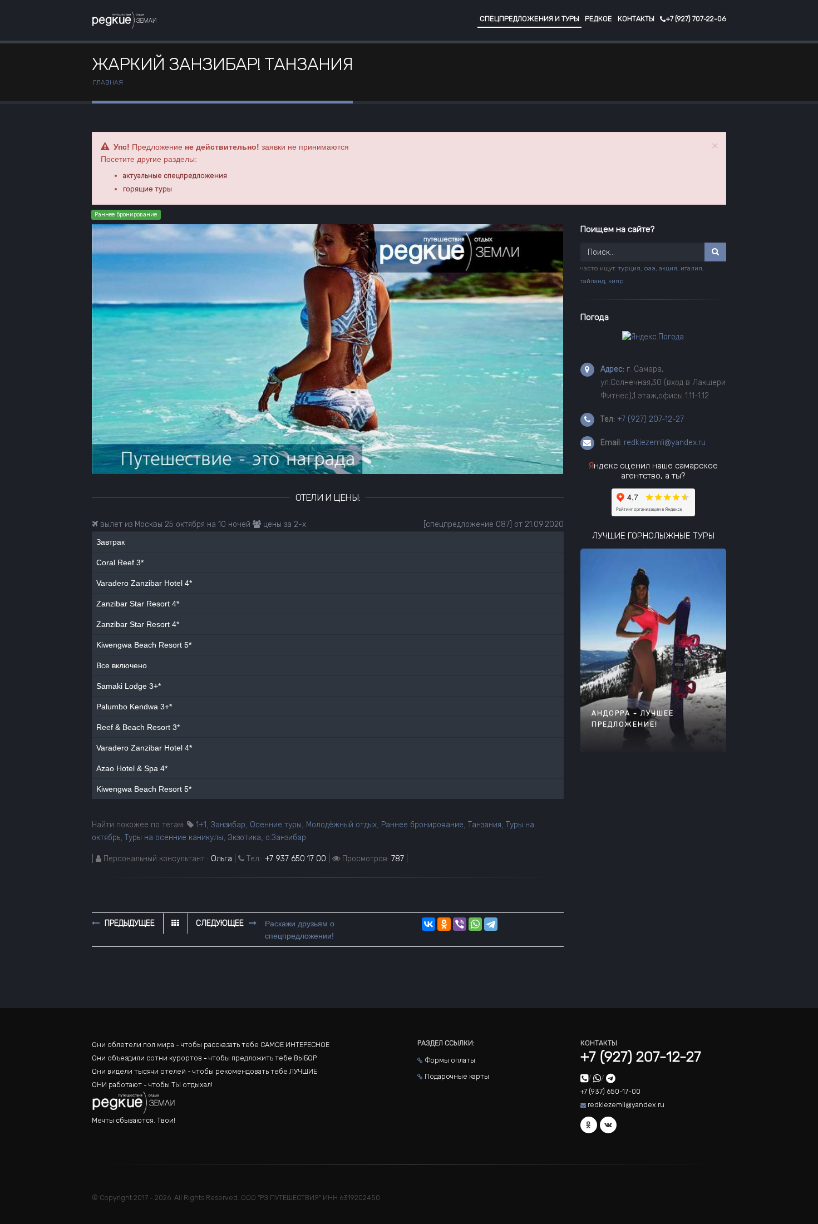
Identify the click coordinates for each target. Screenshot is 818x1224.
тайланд (592, 281)
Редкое (598, 18)
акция (668, 268)
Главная (108, 82)
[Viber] (459, 924)
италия (691, 268)
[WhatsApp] (475, 924)
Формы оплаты (450, 1060)
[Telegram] (490, 924)
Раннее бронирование (422, 825)
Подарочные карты (457, 1076)
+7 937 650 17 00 (295, 858)
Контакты (636, 18)
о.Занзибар (285, 837)
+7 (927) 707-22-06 (696, 18)
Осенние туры (276, 825)
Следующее (221, 923)
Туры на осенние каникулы (174, 837)
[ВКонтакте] (428, 924)
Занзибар (228, 825)
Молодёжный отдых (341, 825)
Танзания (484, 825)
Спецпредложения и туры (529, 18)
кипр (616, 281)
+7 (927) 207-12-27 (650, 419)
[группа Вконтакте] (608, 1125)
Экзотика (244, 837)
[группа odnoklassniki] (588, 1125)
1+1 (201, 825)
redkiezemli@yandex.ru (665, 442)
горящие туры (147, 189)
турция (629, 268)
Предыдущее (128, 923)
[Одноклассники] (444, 924)
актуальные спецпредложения (175, 175)
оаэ (650, 268)
